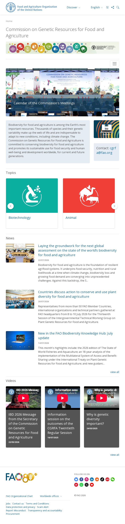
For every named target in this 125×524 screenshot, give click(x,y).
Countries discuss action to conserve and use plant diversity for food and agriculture (77, 294)
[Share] (111, 7)
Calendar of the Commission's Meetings (44, 103)
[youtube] (92, 484)
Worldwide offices (50, 496)
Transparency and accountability (45, 510)
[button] (114, 92)
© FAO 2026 (80, 495)
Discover (72, 7)
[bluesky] (76, 479)
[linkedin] (92, 479)
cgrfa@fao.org (106, 150)
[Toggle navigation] (114, 63)
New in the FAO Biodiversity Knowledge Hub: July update (75, 335)
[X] (87, 484)
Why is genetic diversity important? (98, 419)
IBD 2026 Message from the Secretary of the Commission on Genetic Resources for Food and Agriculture (23, 425)
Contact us (18, 503)
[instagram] (87, 479)
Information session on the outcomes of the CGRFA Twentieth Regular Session (61, 423)
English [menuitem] (95, 7)
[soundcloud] (97, 479)
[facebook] (81, 479)
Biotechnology (20, 217)
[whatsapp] (81, 484)
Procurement (13, 513)
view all (114, 372)
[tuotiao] (107, 479)
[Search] (116, 7)
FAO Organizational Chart (19, 496)
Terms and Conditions (37, 503)
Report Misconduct (16, 510)
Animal (71, 217)
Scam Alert (43, 507)
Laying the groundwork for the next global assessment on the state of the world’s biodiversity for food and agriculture (77, 250)
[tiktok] (102, 479)
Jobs (8, 503)
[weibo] (76, 484)
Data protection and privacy (20, 507)
